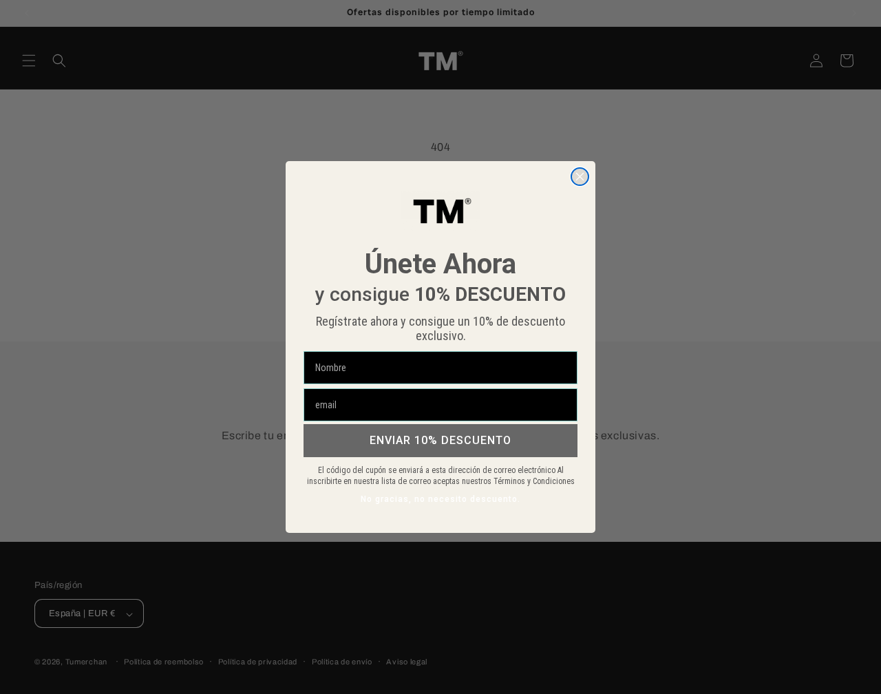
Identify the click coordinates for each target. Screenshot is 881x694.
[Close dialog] (579, 176)
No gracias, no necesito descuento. (440, 499)
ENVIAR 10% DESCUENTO (440, 440)
